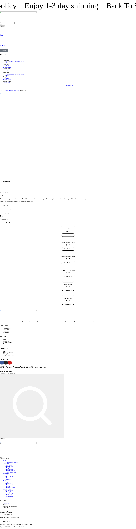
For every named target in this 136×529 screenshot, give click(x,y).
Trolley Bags (9, 496)
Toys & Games (7, 67)
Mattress (8, 479)
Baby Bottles (9, 466)
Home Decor (9, 476)
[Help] (2, 30)
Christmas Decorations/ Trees (11, 90)
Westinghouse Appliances (12, 462)
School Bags (9, 493)
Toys (4, 480)
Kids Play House (10, 487)
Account (2, 45)
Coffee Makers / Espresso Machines (15, 61)
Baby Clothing (10, 469)
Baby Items (6, 463)
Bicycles (8, 483)
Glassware (8, 475)
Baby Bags (9, 465)
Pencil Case (9, 494)
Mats (7, 477)
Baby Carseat (9, 468)
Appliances (6, 460)
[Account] (2, 41)
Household (6, 65)
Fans (7, 63)
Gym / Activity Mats (11, 472)
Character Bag (9, 490)
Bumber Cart (9, 484)
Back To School (7, 489)
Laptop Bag (9, 492)
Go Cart (8, 486)
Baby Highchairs (10, 470)
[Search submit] (1, 24)
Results (2, 26)
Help (1, 35)
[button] (5, 214)
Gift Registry (6, 70)
